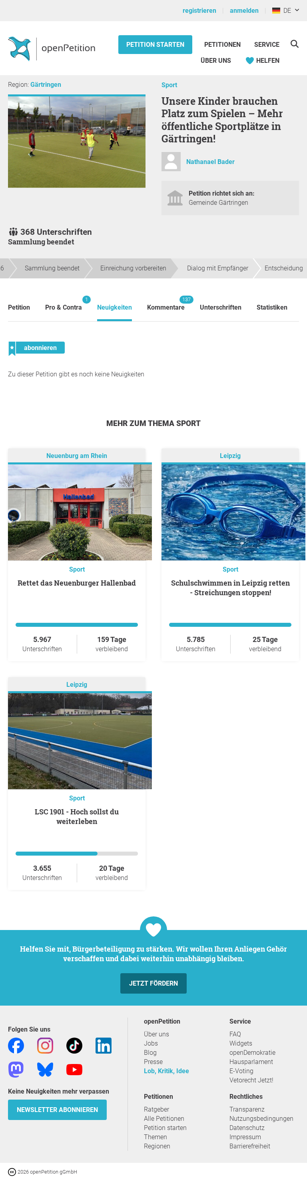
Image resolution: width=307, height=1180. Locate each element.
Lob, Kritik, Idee (166, 1071)
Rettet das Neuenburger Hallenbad (77, 583)
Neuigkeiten (114, 307)
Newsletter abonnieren (57, 1110)
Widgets (240, 1043)
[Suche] (294, 43)
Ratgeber (156, 1109)
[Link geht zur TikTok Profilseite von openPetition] (74, 1045)
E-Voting (241, 1071)
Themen (155, 1137)
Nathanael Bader (210, 162)
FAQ (235, 1034)
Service (266, 44)
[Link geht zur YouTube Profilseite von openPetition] (74, 1069)
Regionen (157, 1146)
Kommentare (166, 303)
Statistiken (272, 307)
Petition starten (155, 44)
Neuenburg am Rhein (76, 456)
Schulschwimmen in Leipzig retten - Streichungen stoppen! (230, 587)
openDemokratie (252, 1052)
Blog (150, 1052)
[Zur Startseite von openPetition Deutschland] (52, 48)
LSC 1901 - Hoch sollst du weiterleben (77, 816)
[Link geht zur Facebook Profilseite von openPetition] (16, 1045)
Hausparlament (251, 1062)
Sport (169, 85)
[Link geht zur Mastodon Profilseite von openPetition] (16, 1069)
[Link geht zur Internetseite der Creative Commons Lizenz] (13, 1171)
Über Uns (216, 60)
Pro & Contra (63, 303)
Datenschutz (247, 1128)
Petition (19, 307)
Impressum (245, 1137)
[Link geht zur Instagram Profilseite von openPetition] (45, 1045)
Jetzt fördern (153, 983)
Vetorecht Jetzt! (251, 1080)
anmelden (244, 10)
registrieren (199, 10)
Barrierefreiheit (249, 1146)
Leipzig (230, 456)
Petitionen (223, 44)
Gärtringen (45, 84)
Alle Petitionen (164, 1118)
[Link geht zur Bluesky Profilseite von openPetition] (45, 1069)
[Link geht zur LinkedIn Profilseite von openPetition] (104, 1045)
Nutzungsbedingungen (261, 1118)
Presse (153, 1062)
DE (285, 10)
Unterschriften (220, 307)
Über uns (156, 1034)
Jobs (151, 1043)
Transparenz (247, 1109)
